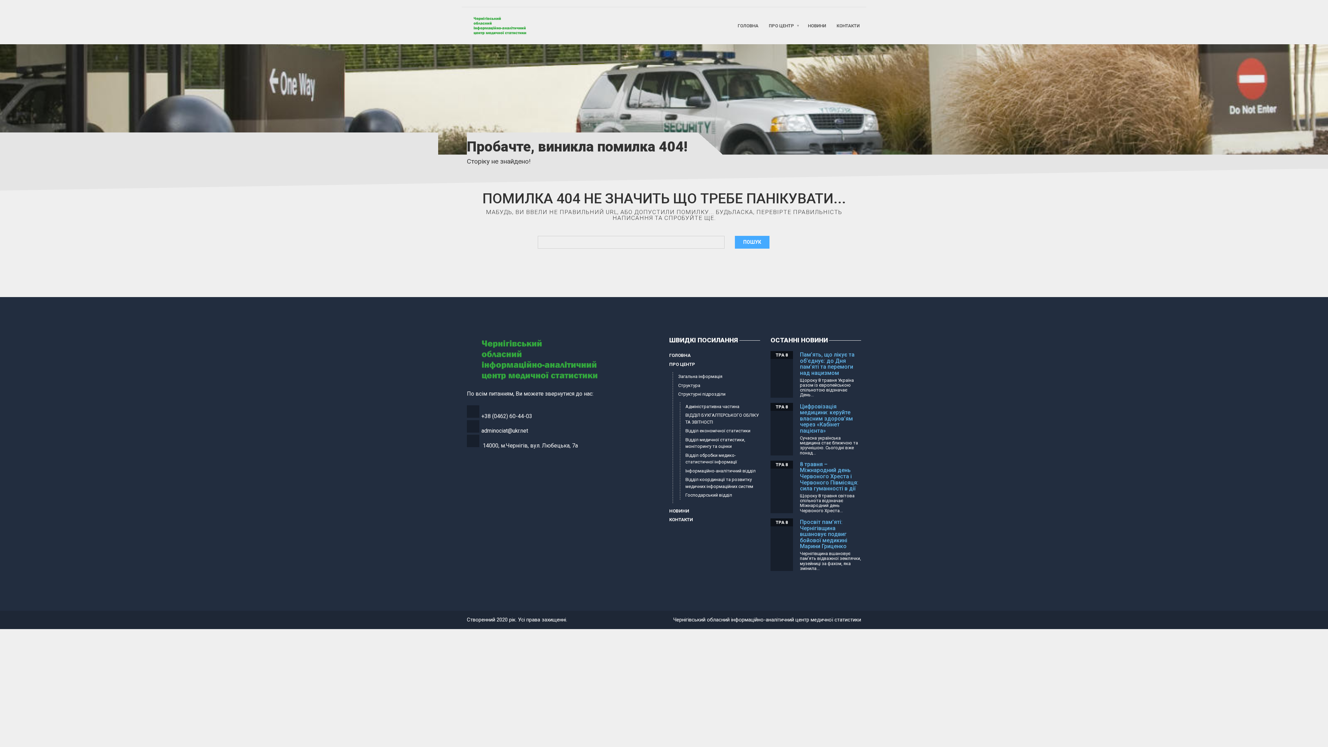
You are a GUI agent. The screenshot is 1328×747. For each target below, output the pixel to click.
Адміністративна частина (712, 406)
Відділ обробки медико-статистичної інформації (711, 459)
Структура (689, 385)
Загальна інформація (700, 376)
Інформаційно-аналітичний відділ (720, 470)
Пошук (752, 242)
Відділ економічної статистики (717, 430)
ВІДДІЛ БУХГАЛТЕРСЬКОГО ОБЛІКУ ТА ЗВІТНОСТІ (722, 419)
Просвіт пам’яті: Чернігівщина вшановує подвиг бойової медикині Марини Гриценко (823, 534)
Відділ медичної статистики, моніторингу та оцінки (715, 443)
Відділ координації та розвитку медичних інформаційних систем (719, 483)
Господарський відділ (708, 495)
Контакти (848, 25)
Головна (748, 25)
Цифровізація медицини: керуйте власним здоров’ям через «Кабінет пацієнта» (826, 418)
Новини (817, 25)
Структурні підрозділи (702, 394)
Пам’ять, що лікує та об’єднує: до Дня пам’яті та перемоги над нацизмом (827, 363)
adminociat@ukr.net (504, 430)
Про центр (781, 25)
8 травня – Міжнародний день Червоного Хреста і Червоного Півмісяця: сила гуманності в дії (829, 476)
